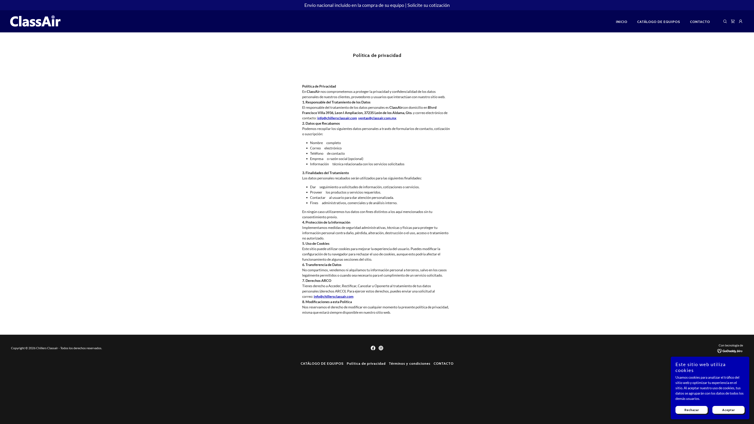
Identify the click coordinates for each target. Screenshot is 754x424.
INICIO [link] (621, 22)
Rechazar (691, 410)
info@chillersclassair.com (333, 296)
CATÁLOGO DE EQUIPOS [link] (658, 22)
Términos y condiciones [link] (409, 363)
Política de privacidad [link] (366, 363)
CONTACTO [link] (700, 22)
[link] (35, 21)
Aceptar (728, 410)
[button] (741, 21)
